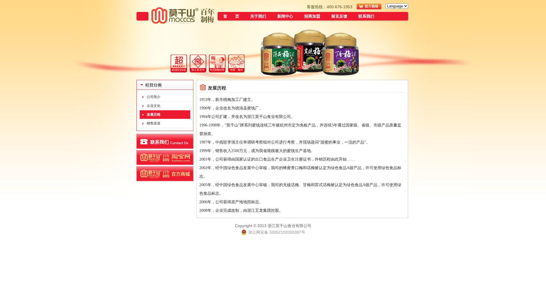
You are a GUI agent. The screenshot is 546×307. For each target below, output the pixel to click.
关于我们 (258, 16)
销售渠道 (153, 123)
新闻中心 (285, 16)
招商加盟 (312, 16)
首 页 (231, 16)
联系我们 (366, 16)
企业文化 (153, 106)
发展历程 (153, 115)
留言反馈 (339, 16)
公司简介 (153, 97)
